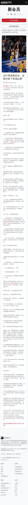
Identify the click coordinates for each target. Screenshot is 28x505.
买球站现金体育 (5, 488)
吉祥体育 (5, 86)
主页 (2, 467)
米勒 (4, 425)
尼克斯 (14, 423)
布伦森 (18, 423)
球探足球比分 (18, 471)
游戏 (2, 471)
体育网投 (3, 485)
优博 (16, 490)
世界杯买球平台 (19, 469)
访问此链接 (14, 20)
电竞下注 (3, 492)
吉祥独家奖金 (14, 26)
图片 (2, 474)
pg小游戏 (3, 495)
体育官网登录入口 (5, 483)
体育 (2, 469)
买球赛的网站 (18, 467)
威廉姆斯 (10, 423)
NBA (6, 83)
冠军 (16, 485)
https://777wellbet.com (14, 443)
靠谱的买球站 (4, 490)
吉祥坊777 (6, 2)
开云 (16, 492)
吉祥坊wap (13, 283)
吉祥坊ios (12, 142)
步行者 (22, 423)
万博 (16, 495)
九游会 (16, 483)
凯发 (16, 488)
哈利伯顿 (5, 423)
